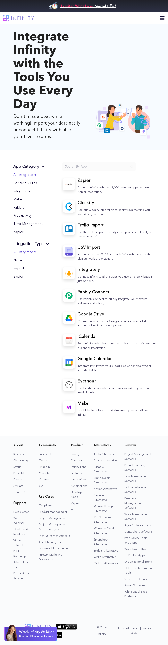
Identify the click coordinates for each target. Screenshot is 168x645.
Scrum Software (134, 585)
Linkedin (44, 467)
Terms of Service (128, 628)
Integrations (78, 479)
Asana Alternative (105, 460)
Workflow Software (136, 549)
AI (72, 509)
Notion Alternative (105, 489)
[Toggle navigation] (162, 18)
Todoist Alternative (106, 550)
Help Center (21, 511)
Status (17, 467)
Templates (45, 505)
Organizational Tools (138, 561)
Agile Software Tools (138, 525)
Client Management (51, 542)
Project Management (52, 518)
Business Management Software (133, 503)
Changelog (20, 460)
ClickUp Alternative (106, 563)
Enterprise (77, 460)
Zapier (75, 503)
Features (76, 473)
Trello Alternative (105, 454)
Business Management (54, 548)
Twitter (43, 460)
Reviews (18, 454)
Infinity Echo (79, 467)
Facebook (45, 454)
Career (17, 479)
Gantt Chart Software (138, 531)
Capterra (45, 479)
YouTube (45, 473)
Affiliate (18, 486)
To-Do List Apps (134, 555)
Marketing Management (54, 535)
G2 (41, 486)
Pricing (75, 454)
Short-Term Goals (135, 579)
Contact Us (20, 492)
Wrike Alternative (105, 557)
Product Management (53, 511)
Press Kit (18, 473)
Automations (79, 486)
